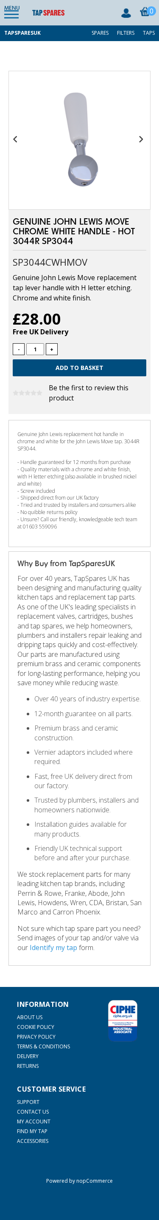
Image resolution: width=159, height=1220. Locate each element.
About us (29, 1017)
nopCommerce (94, 1180)
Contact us (33, 1111)
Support (28, 1102)
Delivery (28, 1056)
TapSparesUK (22, 32)
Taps (149, 32)
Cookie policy (35, 1027)
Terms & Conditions (43, 1046)
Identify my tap (53, 947)
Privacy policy (36, 1036)
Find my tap (32, 1131)
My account (33, 1121)
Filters (125, 32)
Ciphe (123, 1021)
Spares (100, 32)
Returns (28, 1066)
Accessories (32, 1141)
